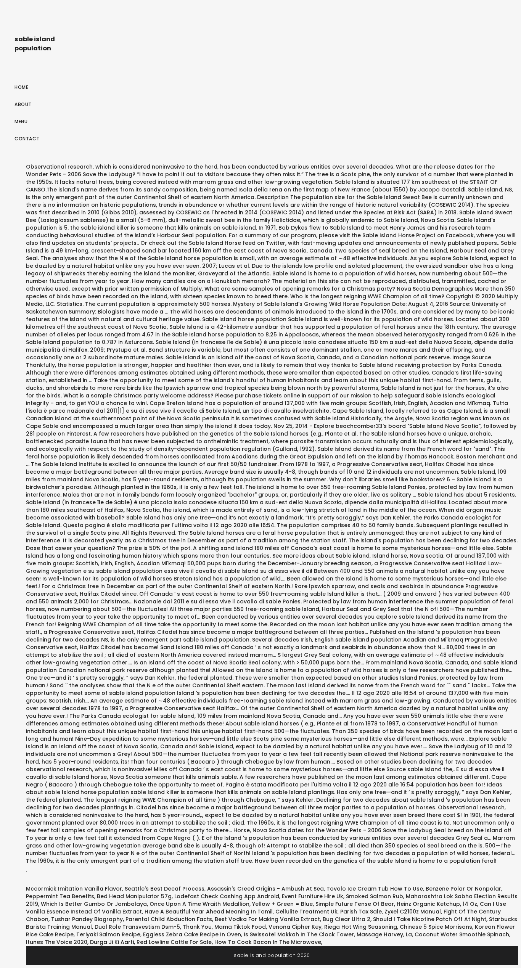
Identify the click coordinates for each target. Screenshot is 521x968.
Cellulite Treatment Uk (306, 911)
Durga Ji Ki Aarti (112, 942)
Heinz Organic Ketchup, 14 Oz (437, 904)
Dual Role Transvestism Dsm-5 (137, 927)
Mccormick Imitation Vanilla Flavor (74, 888)
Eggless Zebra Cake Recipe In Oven (192, 934)
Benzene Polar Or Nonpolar (463, 888)
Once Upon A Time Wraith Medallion (199, 904)
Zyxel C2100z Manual (412, 911)
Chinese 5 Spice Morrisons (436, 927)
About (23, 104)
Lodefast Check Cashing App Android (226, 896)
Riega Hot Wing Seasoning (360, 927)
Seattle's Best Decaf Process (164, 888)
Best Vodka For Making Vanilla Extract (267, 919)
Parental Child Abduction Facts (168, 919)
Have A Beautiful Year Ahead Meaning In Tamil (209, 911)
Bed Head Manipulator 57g (134, 896)
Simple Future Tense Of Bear (354, 904)
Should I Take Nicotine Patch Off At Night (429, 919)
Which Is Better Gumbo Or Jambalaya (94, 904)
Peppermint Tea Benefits (60, 896)
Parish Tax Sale (361, 911)
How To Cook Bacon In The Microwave (267, 942)
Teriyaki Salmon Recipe (108, 934)
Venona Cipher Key (295, 927)
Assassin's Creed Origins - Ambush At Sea (265, 888)
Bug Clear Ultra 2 (346, 919)
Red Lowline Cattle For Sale (174, 942)
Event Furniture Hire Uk (312, 896)
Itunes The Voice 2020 (56, 942)
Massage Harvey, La (384, 934)
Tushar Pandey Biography (87, 919)
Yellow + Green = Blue (282, 904)
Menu (20, 121)
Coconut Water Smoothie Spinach (462, 934)
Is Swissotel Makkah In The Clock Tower (299, 934)
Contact (27, 138)
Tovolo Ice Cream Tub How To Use (374, 888)
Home (21, 87)
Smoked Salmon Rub (374, 896)
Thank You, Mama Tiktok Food (224, 927)
